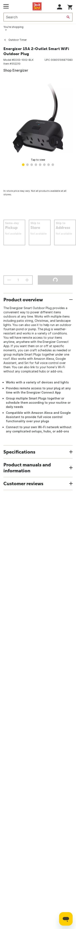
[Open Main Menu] (6, 6)
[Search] (68, 17)
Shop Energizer (15, 70)
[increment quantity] (27, 280)
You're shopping (13, 27)
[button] (59, 7)
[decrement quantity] (9, 280)
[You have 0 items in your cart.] (70, 6)
